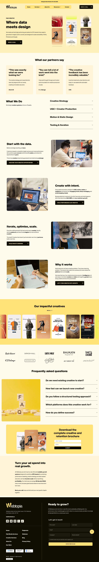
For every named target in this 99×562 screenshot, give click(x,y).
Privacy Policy (26, 541)
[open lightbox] (12, 327)
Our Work (9, 545)
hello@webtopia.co (10, 516)
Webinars (25, 534)
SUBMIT (67, 448)
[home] (11, 7)
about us (47, 7)
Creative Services (11, 538)
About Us (8, 541)
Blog (23, 538)
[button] (37, 7)
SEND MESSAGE (70, 544)
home (28, 7)
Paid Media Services (12, 534)
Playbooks (25, 530)
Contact (67, 7)
